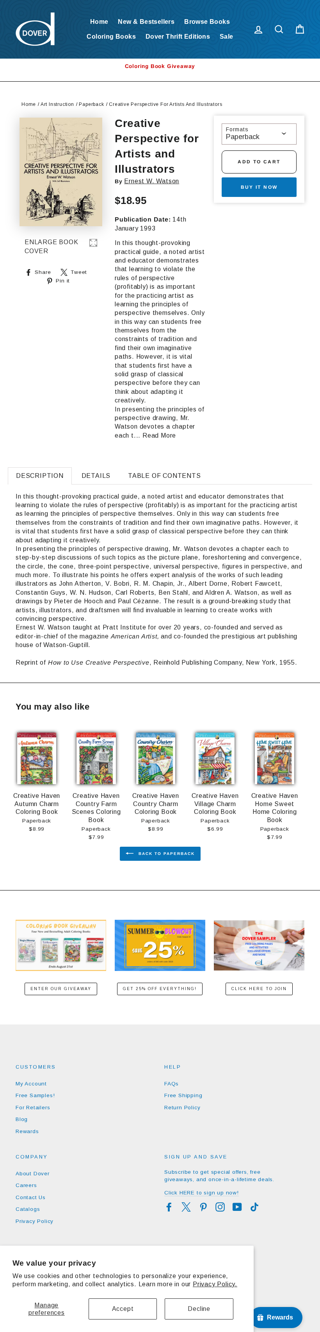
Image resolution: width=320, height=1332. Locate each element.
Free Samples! (35, 1095)
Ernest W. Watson (151, 181)
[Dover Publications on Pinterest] (203, 1207)
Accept (123, 1308)
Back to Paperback (166, 853)
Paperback (91, 104)
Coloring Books (111, 36)
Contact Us (31, 1197)
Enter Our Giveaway (60, 989)
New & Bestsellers (146, 21)
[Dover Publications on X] (186, 1207)
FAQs (171, 1084)
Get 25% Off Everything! (160, 989)
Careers (26, 1185)
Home (99, 21)
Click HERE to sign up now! (201, 1193)
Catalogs (28, 1209)
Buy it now (259, 187)
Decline (199, 1308)
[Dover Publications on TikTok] (254, 1207)
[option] (160, 66)
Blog (22, 1119)
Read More (159, 435)
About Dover (33, 1173)
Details (96, 475)
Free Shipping (183, 1095)
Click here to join (259, 989)
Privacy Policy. (215, 1284)
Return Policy (182, 1107)
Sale (226, 36)
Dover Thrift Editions (178, 36)
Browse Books (207, 21)
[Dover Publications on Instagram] (220, 1207)
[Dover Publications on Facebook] (169, 1207)
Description (40, 475)
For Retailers (33, 1107)
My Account (31, 1084)
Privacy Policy (34, 1221)
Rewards (27, 1131)
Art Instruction (57, 104)
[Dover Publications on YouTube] (237, 1207)
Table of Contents (164, 475)
